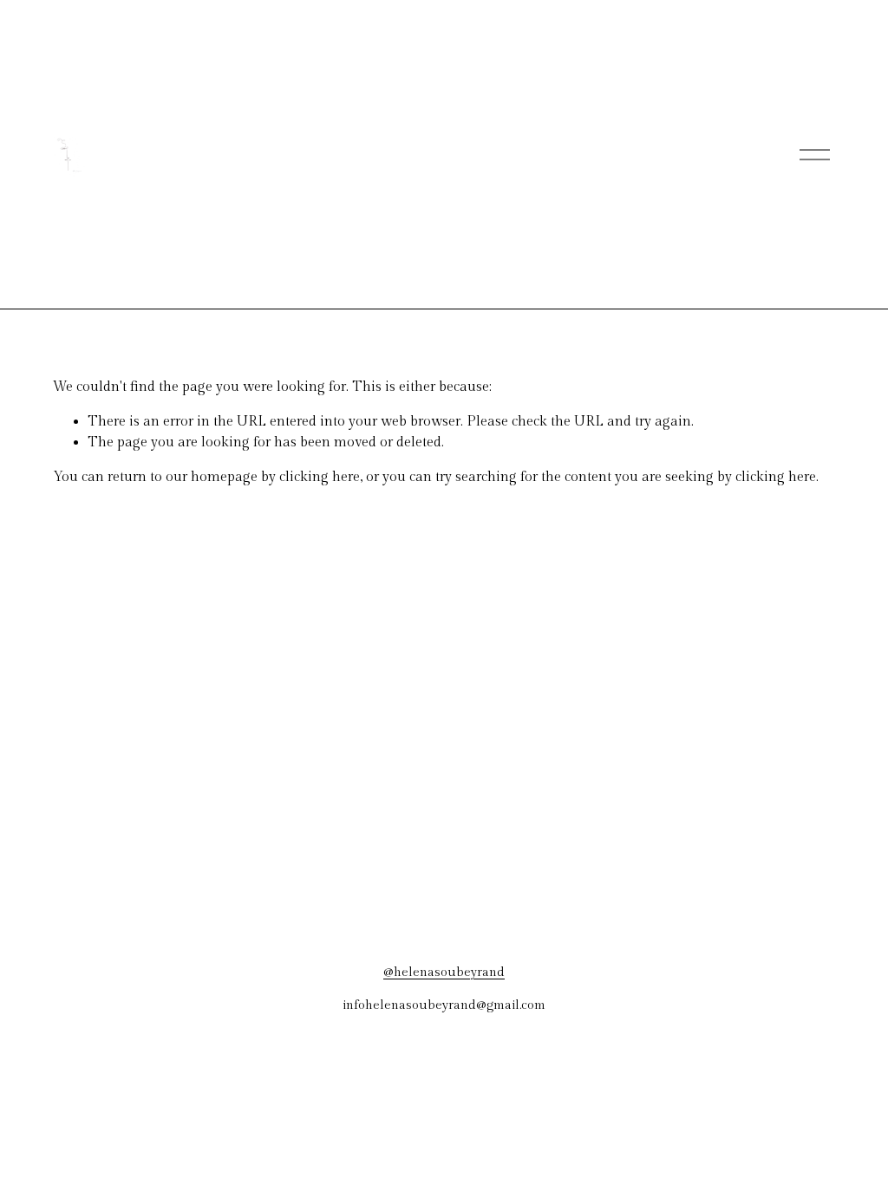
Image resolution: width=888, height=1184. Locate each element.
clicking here (319, 477)
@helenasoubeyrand (444, 972)
